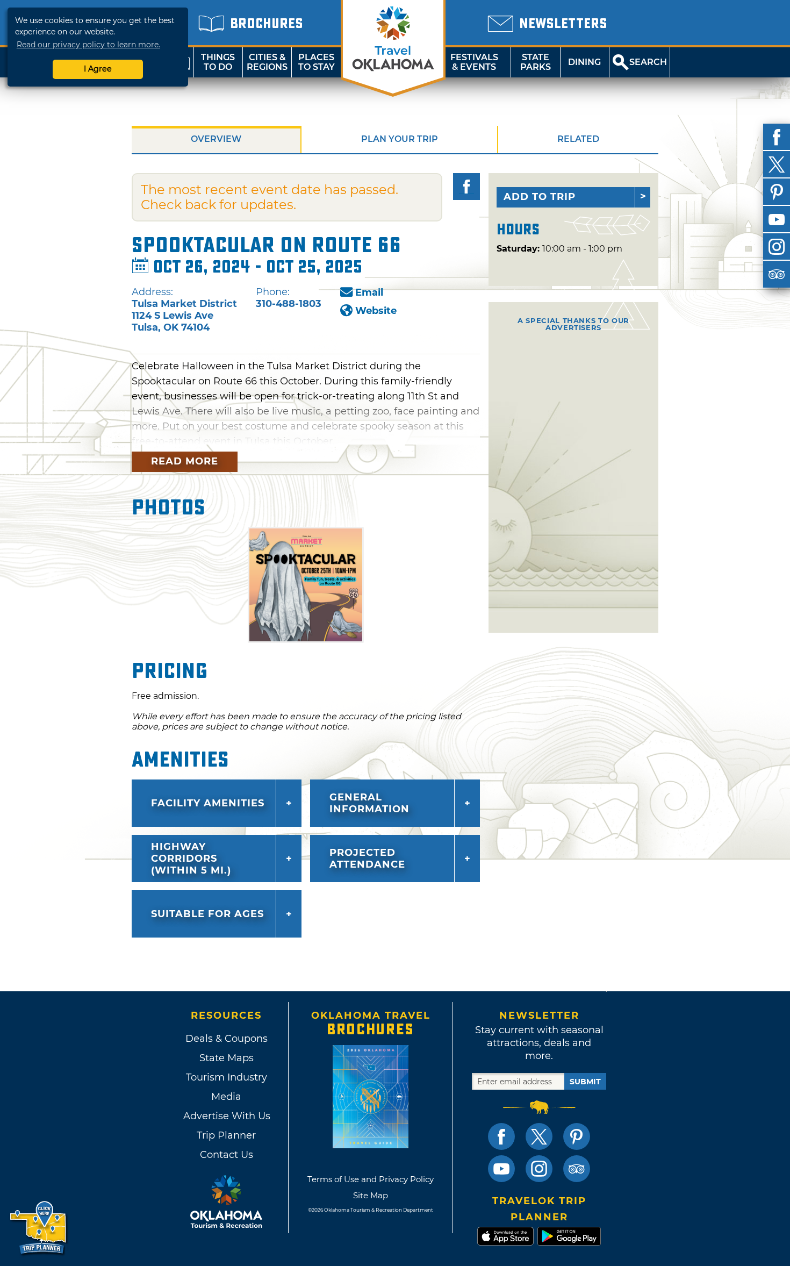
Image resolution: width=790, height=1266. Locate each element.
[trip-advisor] (776, 274)
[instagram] (776, 246)
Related (578, 139)
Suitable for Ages (207, 914)
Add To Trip (540, 197)
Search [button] (648, 62)
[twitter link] (539, 1136)
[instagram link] (539, 1168)
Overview (216, 139)
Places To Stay (316, 62)
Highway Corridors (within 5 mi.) (191, 858)
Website (376, 311)
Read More (184, 461)
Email (369, 292)
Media (226, 1097)
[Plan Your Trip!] (39, 1228)
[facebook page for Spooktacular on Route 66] (466, 186)
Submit (585, 1081)
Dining (584, 62)
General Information (369, 803)
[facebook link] (501, 1136)
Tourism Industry (226, 1077)
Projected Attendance (367, 858)
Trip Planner (226, 1135)
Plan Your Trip (399, 139)
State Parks (535, 62)
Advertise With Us (226, 1116)
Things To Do (218, 62)
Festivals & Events (474, 62)
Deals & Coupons (226, 1039)
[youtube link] (501, 1168)
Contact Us (226, 1155)
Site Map (370, 1195)
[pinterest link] (576, 1136)
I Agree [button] (98, 69)
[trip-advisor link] (576, 1168)
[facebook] (776, 137)
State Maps (226, 1058)
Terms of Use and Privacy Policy (370, 1179)
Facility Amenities (207, 803)
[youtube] (776, 219)
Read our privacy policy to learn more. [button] (88, 44)
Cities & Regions (267, 62)
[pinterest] (776, 191)
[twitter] (776, 164)
